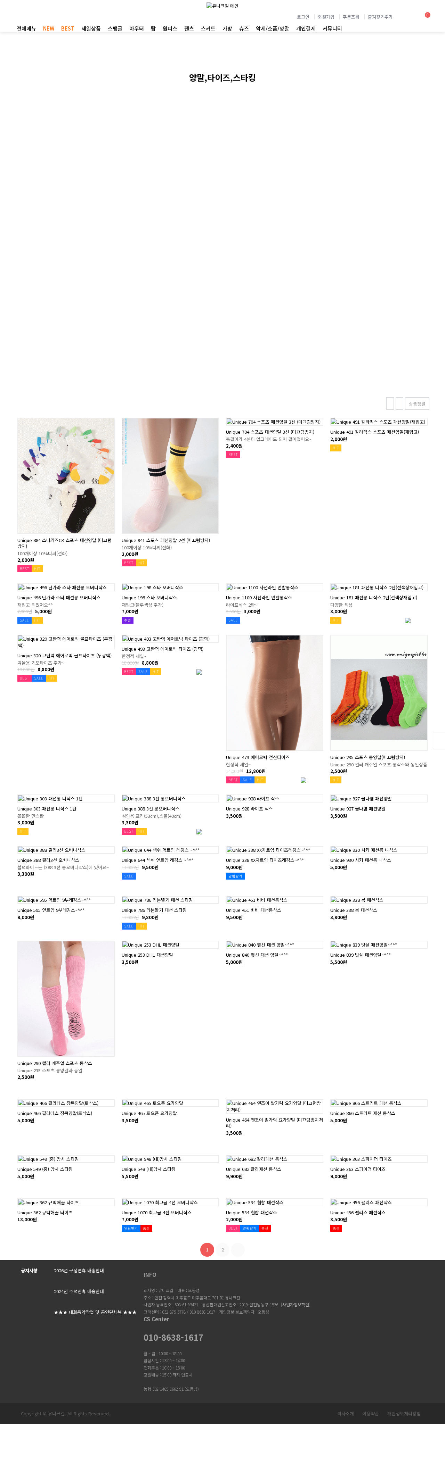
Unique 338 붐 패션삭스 (353, 910)
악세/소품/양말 (272, 28)
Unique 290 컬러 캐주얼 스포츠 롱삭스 (54, 1063)
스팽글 (115, 28)
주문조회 (351, 17)
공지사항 (29, 1270)
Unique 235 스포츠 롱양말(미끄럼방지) (367, 757)
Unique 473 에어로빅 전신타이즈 (258, 757)
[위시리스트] (66, 421)
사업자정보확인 (295, 1304)
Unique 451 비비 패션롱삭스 (253, 910)
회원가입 (326, 17)
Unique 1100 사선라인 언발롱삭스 (259, 597)
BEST (67, 28)
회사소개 (345, 1413)
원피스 (170, 28)
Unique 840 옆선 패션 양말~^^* (257, 954)
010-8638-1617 (173, 1337)
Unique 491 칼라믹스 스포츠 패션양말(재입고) (374, 432)
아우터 (136, 28)
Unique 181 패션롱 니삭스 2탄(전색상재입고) (373, 597)
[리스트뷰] (399, 403)
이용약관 (370, 1413)
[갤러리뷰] (390, 403)
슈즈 (244, 28)
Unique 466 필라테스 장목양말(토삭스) (54, 1113)
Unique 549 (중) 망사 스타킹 (45, 1169)
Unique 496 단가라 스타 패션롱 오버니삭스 (58, 597)
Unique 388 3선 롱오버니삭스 (150, 808)
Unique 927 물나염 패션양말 (358, 808)
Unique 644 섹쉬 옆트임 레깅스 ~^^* (157, 860)
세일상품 (91, 28)
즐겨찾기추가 (380, 17)
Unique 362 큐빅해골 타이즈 (45, 1212)
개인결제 (306, 28)
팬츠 (189, 28)
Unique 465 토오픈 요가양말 (149, 1113)
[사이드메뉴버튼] (439, 740)
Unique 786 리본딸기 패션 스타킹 (154, 910)
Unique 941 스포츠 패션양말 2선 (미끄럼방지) (166, 540)
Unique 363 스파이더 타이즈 (358, 1169)
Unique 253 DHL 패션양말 (147, 954)
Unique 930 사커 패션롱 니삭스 (360, 860)
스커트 (208, 28)
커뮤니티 (332, 28)
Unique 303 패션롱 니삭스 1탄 (46, 808)
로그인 (303, 17)
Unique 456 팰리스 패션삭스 (358, 1212)
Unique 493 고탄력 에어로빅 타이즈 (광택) (162, 649)
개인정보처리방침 (404, 1413)
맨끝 (238, 1250)
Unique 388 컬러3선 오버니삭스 (48, 860)
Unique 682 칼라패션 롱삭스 (253, 1169)
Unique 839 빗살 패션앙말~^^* (360, 954)
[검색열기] (406, 17)
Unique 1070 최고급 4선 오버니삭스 (157, 1212)
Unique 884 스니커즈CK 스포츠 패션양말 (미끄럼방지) (64, 543)
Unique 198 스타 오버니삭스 (149, 597)
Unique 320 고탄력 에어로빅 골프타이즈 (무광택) (64, 655)
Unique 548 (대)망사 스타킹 (149, 1169)
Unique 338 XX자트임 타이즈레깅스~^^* (265, 860)
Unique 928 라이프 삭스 (249, 808)
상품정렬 (417, 403)
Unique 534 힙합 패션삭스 (251, 1212)
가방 (227, 28)
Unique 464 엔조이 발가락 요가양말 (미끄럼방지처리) (274, 1122)
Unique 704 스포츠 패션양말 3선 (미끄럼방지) (270, 432)
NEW (48, 28)
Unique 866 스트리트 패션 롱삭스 (362, 1113)
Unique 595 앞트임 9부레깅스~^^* (50, 910)
